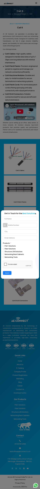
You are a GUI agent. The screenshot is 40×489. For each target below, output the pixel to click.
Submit (7, 273)
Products (6, 243)
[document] (20, 244)
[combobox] (5, 225)
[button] (35, 213)
